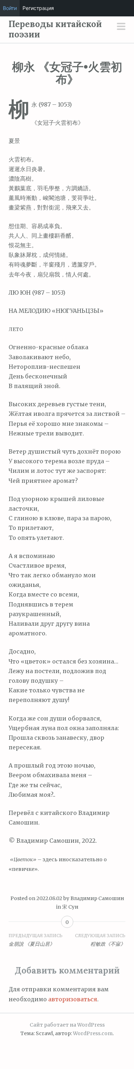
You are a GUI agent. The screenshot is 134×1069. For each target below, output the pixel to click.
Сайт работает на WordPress (67, 1025)
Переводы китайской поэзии (55, 29)
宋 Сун (70, 907)
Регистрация (38, 8)
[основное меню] (121, 27)
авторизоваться (72, 999)
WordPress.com (93, 1033)
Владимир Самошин (97, 898)
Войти (10, 8)
